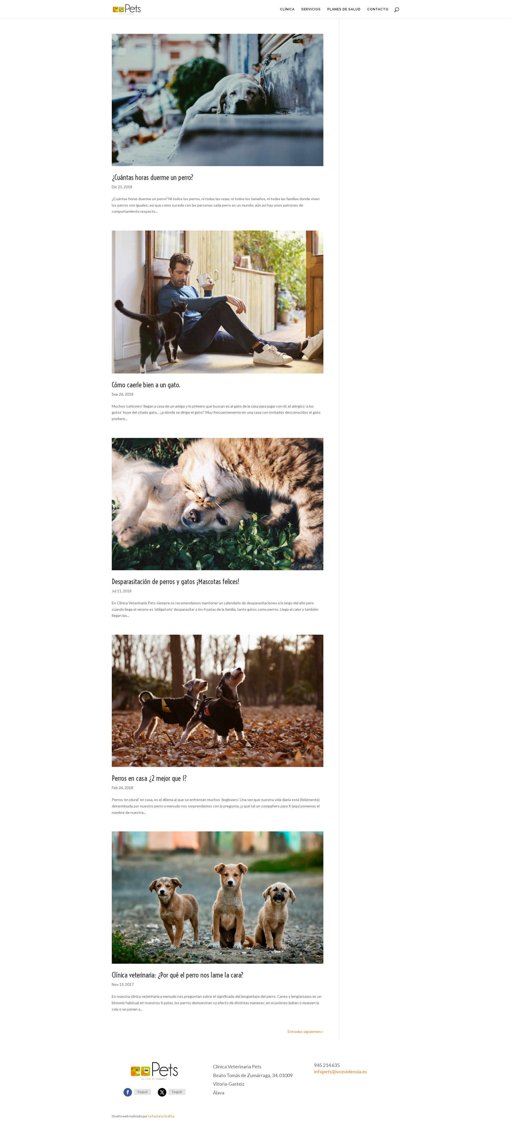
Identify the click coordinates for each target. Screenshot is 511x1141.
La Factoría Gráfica (161, 1116)
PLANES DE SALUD (344, 9)
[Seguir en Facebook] (127, 1092)
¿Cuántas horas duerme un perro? (152, 177)
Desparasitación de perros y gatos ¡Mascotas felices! (176, 581)
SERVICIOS (311, 9)
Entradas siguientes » (305, 1031)
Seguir (142, 1091)
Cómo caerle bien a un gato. (146, 384)
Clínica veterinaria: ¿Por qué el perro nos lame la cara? (178, 975)
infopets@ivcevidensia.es (340, 1071)
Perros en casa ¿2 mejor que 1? (149, 778)
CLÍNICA (287, 9)
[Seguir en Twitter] (162, 1092)
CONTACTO (378, 9)
